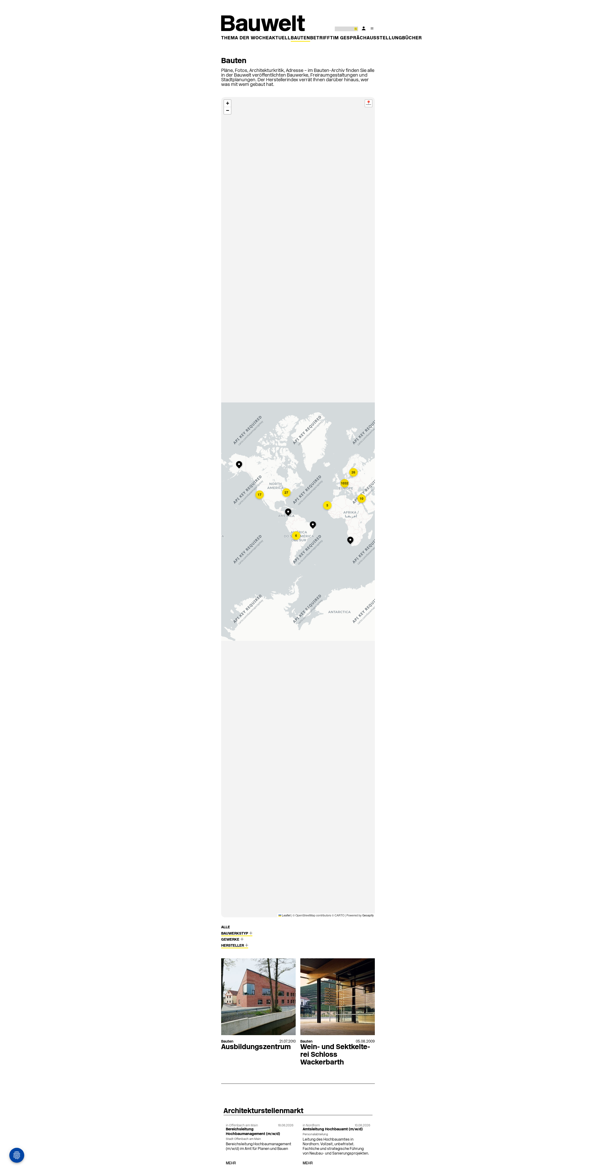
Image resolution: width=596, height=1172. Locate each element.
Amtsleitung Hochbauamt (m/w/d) (333, 1129)
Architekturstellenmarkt (263, 1111)
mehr (231, 1163)
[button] (260, 495)
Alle (225, 927)
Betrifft (321, 38)
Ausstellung (384, 38)
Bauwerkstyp (235, 934)
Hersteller (233, 946)
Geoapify (368, 915)
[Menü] (372, 28)
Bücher (412, 38)
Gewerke (230, 940)
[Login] (363, 28)
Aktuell (280, 38)
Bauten (300, 38)
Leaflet (286, 915)
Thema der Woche (245, 38)
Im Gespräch (350, 38)
